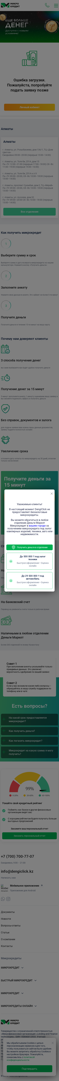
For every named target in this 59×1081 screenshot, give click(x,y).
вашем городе (37, 525)
